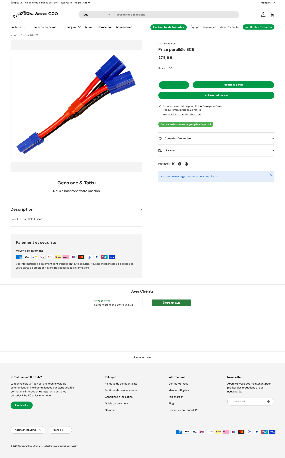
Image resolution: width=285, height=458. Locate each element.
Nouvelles (209, 27)
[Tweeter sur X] (173, 164)
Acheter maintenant (216, 95)
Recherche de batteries (168, 27)
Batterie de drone (44, 27)
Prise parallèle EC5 (29, 35)
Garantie (110, 410)
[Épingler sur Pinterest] (186, 164)
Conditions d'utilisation (119, 397)
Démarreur (105, 27)
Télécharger (176, 397)
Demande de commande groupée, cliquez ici (186, 124)
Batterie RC (18, 27)
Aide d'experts (229, 27)
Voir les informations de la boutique (182, 114)
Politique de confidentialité (121, 383)
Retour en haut (142, 357)
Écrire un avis (171, 302)
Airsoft (89, 27)
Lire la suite (21, 405)
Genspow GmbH (25, 446)
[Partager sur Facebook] (179, 164)
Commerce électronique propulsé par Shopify (56, 446)
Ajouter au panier (233, 84)
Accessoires (124, 27)
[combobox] (159, 14)
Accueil (14, 35)
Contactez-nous (178, 383)
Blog (171, 403)
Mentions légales (179, 390)
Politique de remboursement (122, 390)
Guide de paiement (116, 403)
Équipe (195, 27)
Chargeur (70, 27)
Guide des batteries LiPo (183, 410)
